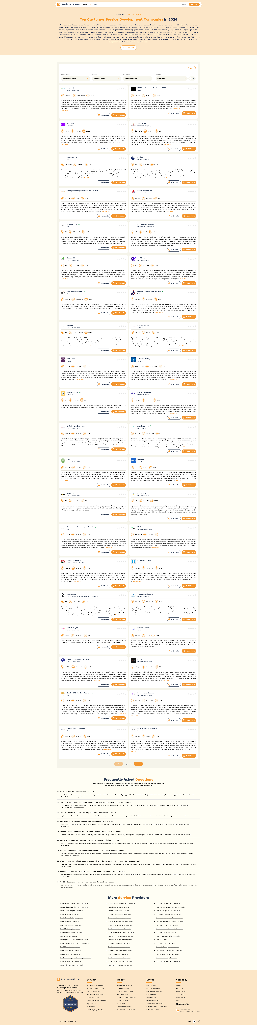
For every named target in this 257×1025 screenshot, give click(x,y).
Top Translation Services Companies (120, 921)
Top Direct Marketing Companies (119, 943)
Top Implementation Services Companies (170, 921)
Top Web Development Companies (168, 903)
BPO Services (151, 985)
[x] (198, 1021)
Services (86, 4)
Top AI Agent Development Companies (169, 950)
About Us (179, 988)
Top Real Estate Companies (165, 943)
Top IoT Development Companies (119, 914)
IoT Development (123, 988)
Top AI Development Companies (71, 925)
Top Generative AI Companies (70, 954)
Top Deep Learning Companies (166, 958)
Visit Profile (105, 115)
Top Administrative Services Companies (169, 918)
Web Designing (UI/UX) (125, 985)
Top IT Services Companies (69, 921)
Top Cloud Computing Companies (119, 918)
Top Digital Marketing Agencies (118, 907)
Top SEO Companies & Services (119, 910)
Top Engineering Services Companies (120, 925)
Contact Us (180, 994)
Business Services (152, 1001)
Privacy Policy (181, 991)
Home (118, 14)
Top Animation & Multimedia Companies (169, 929)
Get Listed (194, 4)
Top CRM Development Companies (120, 950)
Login (184, 4)
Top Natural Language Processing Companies (75, 958)
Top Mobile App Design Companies (168, 910)
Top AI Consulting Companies (118, 954)
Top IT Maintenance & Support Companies (74, 943)
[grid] (190, 78)
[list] (193, 78)
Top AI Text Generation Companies (120, 965)
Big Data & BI (91, 1004)
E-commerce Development (97, 1001)
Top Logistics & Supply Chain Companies (74, 939)
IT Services (121, 1004)
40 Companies (128, 48)
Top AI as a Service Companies (70, 961)
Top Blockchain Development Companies (74, 907)
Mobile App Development (96, 985)
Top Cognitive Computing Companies (120, 961)
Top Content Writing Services (166, 932)
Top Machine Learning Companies (167, 954)
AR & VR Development (125, 991)
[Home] (68, 4)
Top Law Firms (161, 939)
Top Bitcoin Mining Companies (70, 950)
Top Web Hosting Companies (70, 929)
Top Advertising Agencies (68, 936)
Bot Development (152, 1010)
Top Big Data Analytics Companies (71, 910)
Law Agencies (151, 994)
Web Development (93, 991)
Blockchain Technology (95, 994)
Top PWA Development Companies (120, 939)
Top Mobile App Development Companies (74, 903)
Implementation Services (126, 1010)
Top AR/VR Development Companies (168, 914)
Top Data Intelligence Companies (167, 947)
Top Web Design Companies (69, 914)
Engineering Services (154, 991)
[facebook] (189, 1021)
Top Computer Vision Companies (119, 958)
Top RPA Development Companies (71, 932)
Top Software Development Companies (121, 903)
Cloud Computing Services (126, 997)
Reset (192, 68)
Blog (95, 4)
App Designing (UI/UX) (95, 1010)
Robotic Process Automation (156, 1007)
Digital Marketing (93, 997)
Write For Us (180, 997)
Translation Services (124, 1007)
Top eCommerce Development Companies (170, 907)
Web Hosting (151, 997)
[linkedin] (194, 1021)
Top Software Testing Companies (71, 918)
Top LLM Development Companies (168, 961)
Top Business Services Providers (119, 947)
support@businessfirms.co (190, 1011)
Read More (64, 110)
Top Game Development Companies (120, 936)
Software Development (95, 988)
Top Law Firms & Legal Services (167, 925)
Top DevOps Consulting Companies (168, 936)
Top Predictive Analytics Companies (72, 965)
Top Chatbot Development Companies (121, 932)
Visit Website (120, 115)
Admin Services (122, 1001)
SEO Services (91, 1007)
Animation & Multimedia (154, 1004)
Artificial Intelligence (153, 988)
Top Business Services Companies (119, 929)
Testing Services (122, 994)
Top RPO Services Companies (70, 947)
